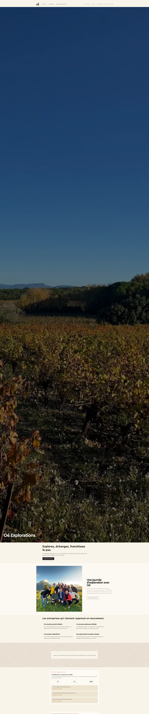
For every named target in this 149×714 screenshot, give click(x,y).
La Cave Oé (43, 4)
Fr (104, 4)
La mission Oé (51, 4)
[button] (44, 4)
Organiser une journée (48, 558)
